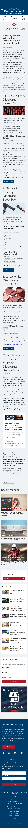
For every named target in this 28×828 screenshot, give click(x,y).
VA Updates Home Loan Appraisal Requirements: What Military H (17, 632)
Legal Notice (14, 816)
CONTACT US (8, 747)
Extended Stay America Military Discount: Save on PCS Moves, (18, 592)
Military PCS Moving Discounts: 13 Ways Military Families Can (16, 608)
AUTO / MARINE (4, 18)
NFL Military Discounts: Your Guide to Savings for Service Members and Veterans (13, 563)
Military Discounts (17, 508)
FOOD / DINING (24, 19)
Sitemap (14, 818)
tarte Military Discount (16, 344)
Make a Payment (14, 808)
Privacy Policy (14, 813)
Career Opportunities (14, 806)
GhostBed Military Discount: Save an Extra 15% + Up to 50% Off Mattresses (14, 539)
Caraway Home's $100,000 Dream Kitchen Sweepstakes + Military (17, 624)
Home (14, 796)
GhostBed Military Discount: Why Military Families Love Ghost (17, 599)
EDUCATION (14, 18)
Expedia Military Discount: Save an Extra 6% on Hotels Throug (18, 640)
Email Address (6, 667)
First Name (5, 672)
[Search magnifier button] (26, 3)
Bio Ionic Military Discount (17, 266)
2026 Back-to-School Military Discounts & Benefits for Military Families (12, 513)
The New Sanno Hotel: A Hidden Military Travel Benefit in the (17, 648)
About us (14, 799)
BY (6, 46)
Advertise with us (14, 801)
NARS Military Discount (16, 177)
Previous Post (8, 482)
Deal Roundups (6, 508)
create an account (7, 735)
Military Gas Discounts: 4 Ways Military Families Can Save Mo (18, 616)
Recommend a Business (14, 804)
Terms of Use (14, 811)
